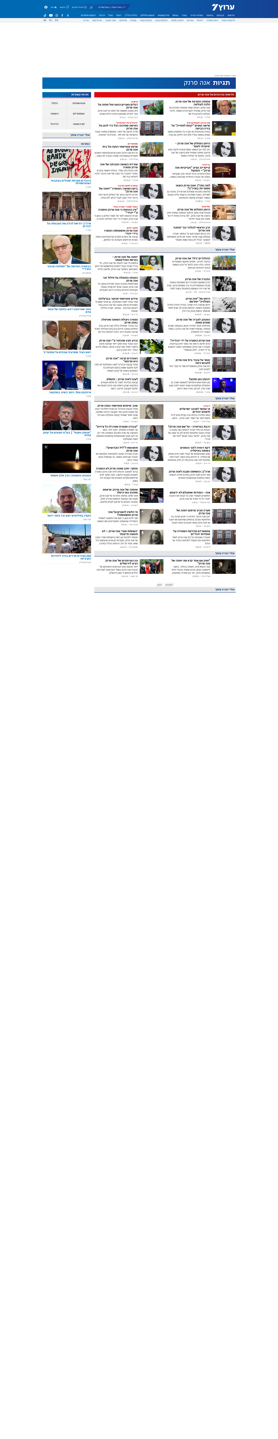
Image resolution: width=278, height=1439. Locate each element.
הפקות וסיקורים (88, 15)
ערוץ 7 (233, 76)
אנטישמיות (79, 103)
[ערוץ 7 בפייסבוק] (62, 15)
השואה (54, 113)
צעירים (190, 20)
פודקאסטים (163, 15)
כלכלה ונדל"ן (131, 15)
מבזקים (220, 15)
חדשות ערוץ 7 (221, 9)
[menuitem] (231, 15)
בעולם (176, 15)
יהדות (102, 15)
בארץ (184, 15)
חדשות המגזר (228, 20)
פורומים (123, 20)
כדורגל (54, 124)
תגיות (226, 76)
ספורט (133, 20)
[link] (66, 183)
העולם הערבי (161, 20)
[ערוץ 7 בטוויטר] (68, 15)
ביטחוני (209, 15)
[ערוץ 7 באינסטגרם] (56, 15)
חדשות (231, 15)
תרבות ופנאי (146, 20)
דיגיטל (200, 20)
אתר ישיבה (110, 20)
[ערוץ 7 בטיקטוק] (45, 15)
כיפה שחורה (212, 20)
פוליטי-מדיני (197, 15)
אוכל (110, 15)
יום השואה (79, 124)
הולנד (54, 103)
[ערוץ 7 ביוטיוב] (51, 15)
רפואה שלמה (177, 20)
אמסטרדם (79, 113)
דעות (118, 15)
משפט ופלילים (147, 15)
